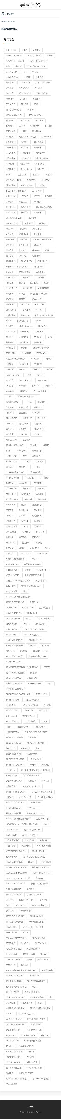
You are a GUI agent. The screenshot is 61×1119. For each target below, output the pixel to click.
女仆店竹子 (36, 191)
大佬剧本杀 (10, 158)
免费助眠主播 (11, 775)
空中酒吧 (23, 99)
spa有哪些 (10, 505)
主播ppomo (45, 862)
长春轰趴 (24, 212)
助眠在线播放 (41, 694)
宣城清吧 (41, 402)
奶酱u (46, 824)
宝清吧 (9, 396)
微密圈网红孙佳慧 (13, 813)
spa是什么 (22, 451)
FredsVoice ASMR (15, 759)
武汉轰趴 (26, 440)
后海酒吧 (36, 250)
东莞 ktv (27, 277)
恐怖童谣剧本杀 (12, 402)
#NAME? (34, 445)
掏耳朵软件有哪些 (26, 900)
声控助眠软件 (41, 570)
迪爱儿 (40, 1003)
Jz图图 (47, 667)
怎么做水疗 (36, 299)
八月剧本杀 (10, 147)
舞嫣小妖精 (10, 748)
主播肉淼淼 (10, 553)
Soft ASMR (40, 943)
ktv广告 (9, 380)
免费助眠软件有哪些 (14, 645)
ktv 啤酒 (42, 380)
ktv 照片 (10, 164)
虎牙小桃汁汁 (11, 591)
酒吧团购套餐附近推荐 (42, 239)
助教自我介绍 (11, 277)
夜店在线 (23, 299)
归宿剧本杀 (27, 488)
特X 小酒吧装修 (39, 391)
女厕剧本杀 (31, 180)
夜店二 (9, 451)
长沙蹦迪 (37, 234)
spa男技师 (23, 245)
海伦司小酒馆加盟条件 (44, 315)
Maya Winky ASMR (31, 786)
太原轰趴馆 (23, 364)
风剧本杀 (26, 310)
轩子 (8, 905)
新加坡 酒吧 (24, 88)
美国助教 (23, 537)
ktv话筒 (23, 239)
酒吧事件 (9, 413)
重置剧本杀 (22, 175)
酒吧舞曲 (24, 142)
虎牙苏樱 (47, 705)
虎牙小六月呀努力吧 (30, 835)
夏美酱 (29, 959)
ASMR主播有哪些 (13, 613)
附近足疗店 (10, 212)
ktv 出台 (29, 499)
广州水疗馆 (10, 196)
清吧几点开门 (11, 310)
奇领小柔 (43, 900)
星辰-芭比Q (25, 846)
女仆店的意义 (11, 526)
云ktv (22, 126)
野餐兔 (27, 570)
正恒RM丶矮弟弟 (43, 819)
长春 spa (25, 315)
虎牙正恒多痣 (41, 581)
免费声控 (45, 765)
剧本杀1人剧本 (42, 158)
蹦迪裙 (22, 283)
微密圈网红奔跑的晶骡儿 (16, 792)
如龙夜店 (23, 250)
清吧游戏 (23, 229)
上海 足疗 (23, 434)
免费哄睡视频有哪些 (31, 775)
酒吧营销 (9, 283)
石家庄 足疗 (11, 353)
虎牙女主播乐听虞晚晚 (15, 673)
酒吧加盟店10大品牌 (38, 294)
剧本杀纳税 (39, 304)
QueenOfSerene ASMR (36, 732)
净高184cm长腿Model (16, 1024)
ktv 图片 (42, 169)
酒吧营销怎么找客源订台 (27, 396)
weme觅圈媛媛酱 (30, 705)
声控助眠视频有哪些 (14, 738)
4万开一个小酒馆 (13, 375)
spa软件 (23, 386)
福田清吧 (42, 499)
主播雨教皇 (10, 965)
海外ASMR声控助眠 (40, 1079)
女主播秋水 (25, 748)
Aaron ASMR (12, 564)
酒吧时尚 (9, 93)
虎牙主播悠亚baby (32, 830)
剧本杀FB (10, 82)
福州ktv (9, 342)
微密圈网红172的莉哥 (38, 61)
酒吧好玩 (36, 537)
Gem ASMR (43, 959)
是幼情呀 (24, 651)
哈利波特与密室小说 (40, 348)
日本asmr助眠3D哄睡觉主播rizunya (22, 667)
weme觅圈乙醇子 (31, 635)
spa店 (50, 337)
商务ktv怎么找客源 (44, 207)
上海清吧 (9, 386)
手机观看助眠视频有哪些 (42, 792)
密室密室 (9, 256)
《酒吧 (28, 375)
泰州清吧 (41, 185)
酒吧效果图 (25, 153)
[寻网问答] (30, 4)
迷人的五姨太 (11, 72)
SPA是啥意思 (39, 429)
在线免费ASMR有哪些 (15, 1008)
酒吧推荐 (9, 245)
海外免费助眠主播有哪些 (16, 1079)
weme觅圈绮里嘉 (45, 797)
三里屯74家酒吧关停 (35, 115)
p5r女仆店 (23, 510)
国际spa (23, 516)
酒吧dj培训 (11, 532)
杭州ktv (37, 521)
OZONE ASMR (12, 830)
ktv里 (22, 294)
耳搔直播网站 (11, 624)
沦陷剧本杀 (23, 234)
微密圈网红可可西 (40, 651)
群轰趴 (25, 526)
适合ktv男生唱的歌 (27, 137)
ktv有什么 (10, 207)
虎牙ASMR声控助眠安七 (16, 851)
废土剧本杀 (36, 451)
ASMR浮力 (34, 548)
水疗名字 (42, 223)
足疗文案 (9, 548)
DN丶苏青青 (11, 50)
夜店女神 (39, 310)
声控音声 (30, 1057)
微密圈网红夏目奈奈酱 (36, 1019)
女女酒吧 (23, 413)
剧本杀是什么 (26, 169)
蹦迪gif (39, 332)
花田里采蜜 (10, 943)
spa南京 (37, 510)
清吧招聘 (9, 234)
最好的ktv (10, 543)
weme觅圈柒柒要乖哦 (36, 981)
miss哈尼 (10, 651)
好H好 (47, 548)
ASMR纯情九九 (12, 77)
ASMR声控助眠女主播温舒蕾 (18, 597)
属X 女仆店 (23, 467)
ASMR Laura (12, 635)
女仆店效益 (23, 429)
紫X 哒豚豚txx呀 (32, 992)
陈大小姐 (45, 645)
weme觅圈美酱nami (35, 743)
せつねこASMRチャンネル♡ (18, 878)
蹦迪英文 (24, 391)
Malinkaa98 (29, 954)
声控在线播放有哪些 (35, 1068)
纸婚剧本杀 (24, 164)
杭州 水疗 (10, 239)
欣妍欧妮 (9, 1073)
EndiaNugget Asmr (15, 884)
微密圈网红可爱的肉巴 (15, 602)
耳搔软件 (32, 781)
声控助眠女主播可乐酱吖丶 (17, 689)
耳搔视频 (24, 965)
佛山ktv (9, 120)
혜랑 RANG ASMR (34, 1030)
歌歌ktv (36, 175)
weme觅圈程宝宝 (35, 922)
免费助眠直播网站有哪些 (16, 987)
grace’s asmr (26, 1073)
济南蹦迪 (9, 467)
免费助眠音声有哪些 (33, 575)
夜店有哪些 (23, 483)
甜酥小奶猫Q (11, 1084)
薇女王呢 (45, 1035)
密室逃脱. (23, 202)
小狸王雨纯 (32, 808)
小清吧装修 (10, 348)
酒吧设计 (9, 429)
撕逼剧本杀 (10, 261)
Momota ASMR (13, 618)
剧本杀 (24, 50)
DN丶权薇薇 (25, 82)
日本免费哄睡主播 (13, 1068)
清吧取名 (9, 407)
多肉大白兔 (10, 1003)
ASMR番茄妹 (41, 553)
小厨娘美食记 (11, 705)
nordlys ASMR (13, 1062)
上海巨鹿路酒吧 (42, 93)
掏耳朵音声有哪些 (42, 82)
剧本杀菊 (39, 77)
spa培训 (37, 245)
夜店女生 (9, 434)
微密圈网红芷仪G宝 (39, 905)
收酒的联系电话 (12, 478)
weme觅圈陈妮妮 (13, 1019)
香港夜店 (9, 337)
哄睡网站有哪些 (34, 683)
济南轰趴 (9, 483)
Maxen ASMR (36, 916)
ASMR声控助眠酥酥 (14, 1051)
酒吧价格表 (10, 131)
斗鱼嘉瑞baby (23, 727)
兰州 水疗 (38, 337)
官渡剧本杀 (36, 505)
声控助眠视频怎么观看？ (31, 586)
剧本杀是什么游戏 (13, 110)
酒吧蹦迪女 (40, 272)
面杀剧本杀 (10, 153)
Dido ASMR (31, 613)
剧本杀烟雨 (25, 158)
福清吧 (46, 445)
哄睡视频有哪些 (25, 911)
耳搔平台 (32, 738)
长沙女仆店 (10, 521)
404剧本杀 (45, 180)
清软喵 (27, 77)
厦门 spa (38, 364)
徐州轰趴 (39, 461)
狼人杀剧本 (38, 142)
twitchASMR (12, 1041)
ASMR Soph (11, 927)
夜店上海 (28, 402)
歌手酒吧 (24, 147)
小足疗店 (48, 359)
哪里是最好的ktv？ (10, 29)
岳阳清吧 (9, 272)
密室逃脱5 (10, 391)
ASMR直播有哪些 (26, 1046)
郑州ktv (9, 126)
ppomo (9, 1014)
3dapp (31, 862)
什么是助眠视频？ (44, 618)
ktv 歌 (9, 175)
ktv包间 (24, 196)
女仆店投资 (27, 288)
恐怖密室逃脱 (26, 261)
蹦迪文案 (34, 283)
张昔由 (44, 721)
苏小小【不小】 (38, 851)
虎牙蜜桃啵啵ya (33, 949)
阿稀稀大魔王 (11, 786)
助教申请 (9, 369)
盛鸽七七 (9, 1046)
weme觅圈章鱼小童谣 (15, 802)
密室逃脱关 (42, 261)
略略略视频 (43, 710)
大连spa (37, 424)
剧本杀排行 (46, 137)
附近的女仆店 (22, 321)
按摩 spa (36, 386)
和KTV (9, 321)
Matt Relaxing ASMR (34, 629)
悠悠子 (25, 932)
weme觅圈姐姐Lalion (33, 927)
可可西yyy (10, 1035)
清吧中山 (23, 256)
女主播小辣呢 (32, 754)
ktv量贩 (49, 126)
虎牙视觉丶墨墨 (25, 797)
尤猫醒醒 (9, 797)
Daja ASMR (11, 835)
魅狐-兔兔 (45, 781)
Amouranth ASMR (15, 61)
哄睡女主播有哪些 (13, 1057)
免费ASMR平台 (12, 732)
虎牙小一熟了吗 (12, 575)
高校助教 (9, 364)
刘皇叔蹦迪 (44, 478)
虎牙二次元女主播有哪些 (16, 938)
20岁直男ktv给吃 (13, 115)
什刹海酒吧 (10, 142)
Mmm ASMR (11, 608)
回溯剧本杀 (10, 315)
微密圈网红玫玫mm (35, 813)
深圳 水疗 (29, 223)
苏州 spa (36, 456)
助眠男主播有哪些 (13, 1030)
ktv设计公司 (11, 461)
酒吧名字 (24, 521)
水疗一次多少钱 (26, 326)
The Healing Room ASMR (18, 694)
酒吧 (36, 104)
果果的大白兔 (47, 970)
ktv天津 (36, 413)
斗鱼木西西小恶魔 (13, 55)
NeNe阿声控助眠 (28, 1035)
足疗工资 (26, 461)
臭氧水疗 (37, 407)
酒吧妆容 (37, 526)
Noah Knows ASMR (15, 997)
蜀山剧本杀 (36, 131)
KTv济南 (38, 543)
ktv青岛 (49, 196)
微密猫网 (34, 673)
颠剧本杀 (23, 369)
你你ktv (37, 321)
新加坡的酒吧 (24, 93)
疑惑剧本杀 (10, 304)
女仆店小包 (10, 494)
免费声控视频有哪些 (39, 884)
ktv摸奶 (9, 137)
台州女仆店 (26, 532)
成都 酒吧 (36, 256)
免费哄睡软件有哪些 (14, 640)
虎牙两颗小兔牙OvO (37, 656)
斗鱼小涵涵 (10, 846)
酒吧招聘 (9, 294)
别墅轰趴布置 (35, 472)
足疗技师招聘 (11, 418)
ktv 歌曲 (40, 532)
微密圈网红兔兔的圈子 (15, 916)
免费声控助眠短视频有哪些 (34, 857)
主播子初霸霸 (31, 1062)
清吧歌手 (37, 342)
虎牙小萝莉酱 (11, 932)
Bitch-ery (20, 905)
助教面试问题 (26, 185)
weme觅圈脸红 (12, 710)
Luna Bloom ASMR (15, 976)
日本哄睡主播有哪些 (14, 922)
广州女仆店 (23, 407)
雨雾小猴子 (44, 840)
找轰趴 (46, 283)
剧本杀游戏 (38, 267)
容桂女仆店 (10, 332)
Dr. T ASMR (11, 716)
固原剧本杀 (23, 337)
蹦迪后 (24, 348)
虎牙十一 (35, 559)
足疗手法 (41, 418)
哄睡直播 (30, 889)
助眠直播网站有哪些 (14, 781)
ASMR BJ (25, 943)
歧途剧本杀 (38, 147)
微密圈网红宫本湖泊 (40, 867)
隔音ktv (9, 229)
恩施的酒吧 (10, 104)
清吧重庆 (9, 250)
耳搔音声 (32, 645)
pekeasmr (35, 976)
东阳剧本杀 (25, 494)
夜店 (25, 456)
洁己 (25, 72)
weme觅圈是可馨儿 (32, 1041)
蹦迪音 (22, 548)
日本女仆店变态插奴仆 (15, 445)
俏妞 (25, 591)
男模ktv (49, 175)
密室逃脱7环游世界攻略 (16, 359)
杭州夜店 (9, 537)
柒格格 (50, 55)
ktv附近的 (39, 164)
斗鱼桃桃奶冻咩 (12, 570)
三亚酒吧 (9, 510)
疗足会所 (9, 299)
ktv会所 (35, 359)
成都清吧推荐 (43, 288)
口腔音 (49, 683)
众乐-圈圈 (40, 878)
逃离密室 (40, 277)
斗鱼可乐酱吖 (26, 1003)
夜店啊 (24, 505)
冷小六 (18, 66)
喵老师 (33, 765)
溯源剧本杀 (10, 185)
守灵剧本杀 (10, 169)
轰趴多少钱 (25, 207)
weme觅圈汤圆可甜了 (36, 66)
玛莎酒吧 (36, 99)
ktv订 (37, 196)
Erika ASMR (28, 608)
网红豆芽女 (25, 553)
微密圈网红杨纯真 (13, 678)
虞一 (51, 997)
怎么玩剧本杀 (11, 288)
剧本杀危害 (40, 153)
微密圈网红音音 (38, 938)
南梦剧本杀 (41, 353)
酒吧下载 (39, 494)
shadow (29, 710)
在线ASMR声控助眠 (32, 564)
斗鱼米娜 (9, 900)
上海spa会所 (11, 456)
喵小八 (35, 987)
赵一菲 (43, 954)
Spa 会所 (25, 304)
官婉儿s (26, 624)
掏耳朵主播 (10, 586)
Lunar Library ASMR (16, 867)
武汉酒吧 (37, 483)
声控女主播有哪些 (13, 981)
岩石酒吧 (38, 88)
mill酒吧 (10, 99)
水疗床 (39, 375)
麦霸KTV (49, 386)
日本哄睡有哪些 (12, 992)
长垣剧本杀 (27, 418)
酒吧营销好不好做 (13, 180)
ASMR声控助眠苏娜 (14, 862)
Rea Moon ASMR (14, 662)
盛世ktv (49, 250)
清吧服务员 (36, 516)
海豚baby (34, 602)
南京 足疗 (25, 543)
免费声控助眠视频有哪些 (16, 559)
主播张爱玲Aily (35, 640)
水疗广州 (9, 424)
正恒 (8, 66)
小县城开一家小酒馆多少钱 (17, 267)
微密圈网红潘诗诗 (13, 743)
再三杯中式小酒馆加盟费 (16, 191)
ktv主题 (39, 120)
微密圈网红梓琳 (12, 700)
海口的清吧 (26, 353)
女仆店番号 (36, 229)
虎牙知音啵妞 (30, 721)
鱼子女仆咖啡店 (12, 499)
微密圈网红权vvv (13, 894)
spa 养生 (10, 326)
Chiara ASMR (12, 629)
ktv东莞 (36, 202)
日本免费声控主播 (32, 700)
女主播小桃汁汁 (28, 716)
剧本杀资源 (23, 424)
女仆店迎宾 (29, 478)
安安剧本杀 (23, 342)
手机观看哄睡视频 (13, 889)
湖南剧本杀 (38, 212)
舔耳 (38, 748)
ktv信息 (30, 110)
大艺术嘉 (36, 50)
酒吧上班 (9, 88)
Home (30, 1107)
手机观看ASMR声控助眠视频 (18, 581)
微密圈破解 (36, 1024)
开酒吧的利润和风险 (14, 218)
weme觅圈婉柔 (12, 721)
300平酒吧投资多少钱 (15, 472)
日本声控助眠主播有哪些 (40, 1008)
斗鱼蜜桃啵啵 (32, 678)
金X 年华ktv (24, 120)
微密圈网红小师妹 (34, 894)
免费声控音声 (11, 857)
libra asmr (35, 759)
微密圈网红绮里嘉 (13, 754)
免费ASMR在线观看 (27, 1014)
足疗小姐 (36, 434)
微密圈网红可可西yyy (15, 765)
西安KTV (36, 369)
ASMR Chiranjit (14, 808)
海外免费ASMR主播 (14, 683)
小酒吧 (24, 131)
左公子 (9, 727)
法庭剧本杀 (25, 332)
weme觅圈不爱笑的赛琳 (16, 873)
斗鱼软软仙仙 (40, 624)
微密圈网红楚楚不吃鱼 (41, 873)
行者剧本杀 (35, 126)
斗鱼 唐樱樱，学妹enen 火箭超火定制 (22, 824)
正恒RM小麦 (35, 802)
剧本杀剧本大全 (12, 223)
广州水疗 (37, 467)
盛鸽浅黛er (40, 727)
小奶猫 (35, 72)
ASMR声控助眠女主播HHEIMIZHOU (21, 970)
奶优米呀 (9, 911)
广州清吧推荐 (24, 272)
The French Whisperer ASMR (35, 770)
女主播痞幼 (10, 770)
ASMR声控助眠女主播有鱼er (18, 819)
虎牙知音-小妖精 (37, 997)
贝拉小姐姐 (29, 840)
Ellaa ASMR (12, 954)
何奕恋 (31, 1051)
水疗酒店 (9, 516)
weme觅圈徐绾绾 (43, 846)
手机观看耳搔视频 (13, 959)
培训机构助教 (11, 440)
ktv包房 (41, 488)
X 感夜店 (9, 202)
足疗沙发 (49, 369)
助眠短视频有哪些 (13, 949)
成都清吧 (32, 218)
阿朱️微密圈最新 (12, 840)
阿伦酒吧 (24, 104)
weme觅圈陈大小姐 (14, 656)
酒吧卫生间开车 (25, 380)
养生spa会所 (11, 488)
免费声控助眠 (44, 608)
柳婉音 (28, 618)
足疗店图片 (42, 326)
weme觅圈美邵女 (34, 55)
